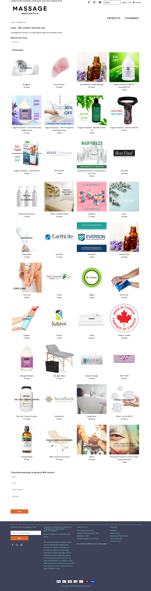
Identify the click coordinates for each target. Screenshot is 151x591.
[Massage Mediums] (27, 358)
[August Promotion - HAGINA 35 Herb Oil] (92, 110)
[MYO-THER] (124, 358)
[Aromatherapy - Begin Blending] (92, 67)
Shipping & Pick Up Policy (119, 536)
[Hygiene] (27, 318)
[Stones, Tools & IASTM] (124, 399)
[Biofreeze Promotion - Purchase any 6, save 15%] (92, 153)
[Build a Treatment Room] (59, 196)
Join (129, 2)
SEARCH (113, 531)
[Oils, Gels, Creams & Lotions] (27, 399)
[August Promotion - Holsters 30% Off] (124, 110)
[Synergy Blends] (27, 439)
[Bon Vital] (124, 153)
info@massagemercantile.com (88, 538)
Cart (137, 2)
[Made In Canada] (124, 318)
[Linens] (92, 318)
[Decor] (124, 196)
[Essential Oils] (124, 237)
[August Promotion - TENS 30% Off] (27, 153)
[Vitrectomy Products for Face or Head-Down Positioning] (124, 439)
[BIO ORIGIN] (59, 153)
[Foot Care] (27, 277)
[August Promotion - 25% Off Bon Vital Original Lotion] (27, 110)
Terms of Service (116, 538)
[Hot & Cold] (124, 277)
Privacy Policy (115, 541)
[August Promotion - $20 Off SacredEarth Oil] (124, 67)
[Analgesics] (27, 67)
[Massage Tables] (59, 358)
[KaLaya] (59, 318)
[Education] (92, 237)
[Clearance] (92, 196)
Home (13, 22)
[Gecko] (59, 277)
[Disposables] (27, 237)
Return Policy (115, 533)
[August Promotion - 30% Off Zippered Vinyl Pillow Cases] (59, 110)
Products (113, 18)
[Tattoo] (92, 439)
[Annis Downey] (59, 67)
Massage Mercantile (82, 586)
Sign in (124, 2)
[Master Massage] (92, 358)
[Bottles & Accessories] (27, 196)
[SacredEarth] (59, 399)
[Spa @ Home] (92, 399)
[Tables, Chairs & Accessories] (59, 439)
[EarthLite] (59, 237)
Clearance (132, 18)
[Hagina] (92, 277)
